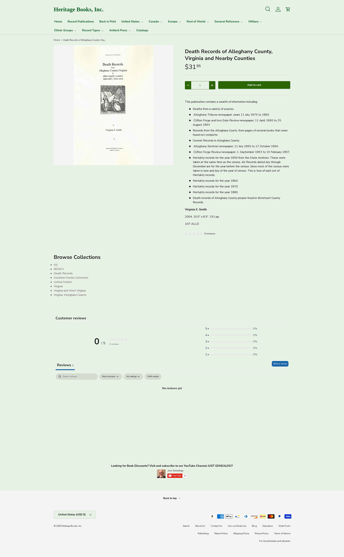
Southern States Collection (71, 278)
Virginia (58, 286)
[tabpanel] (172, 400)
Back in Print (107, 22)
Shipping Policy (241, 533)
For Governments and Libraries (274, 541)
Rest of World (196, 22)
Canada (154, 22)
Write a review (280, 363)
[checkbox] (153, 376)
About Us (200, 526)
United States (130, 22)
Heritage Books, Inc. (72, 526)
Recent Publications (81, 22)
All (56, 265)
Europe (173, 22)
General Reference (226, 22)
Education (268, 526)
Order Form (284, 526)
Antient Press (118, 30)
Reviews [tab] (65, 365)
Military (254, 22)
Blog (254, 526)
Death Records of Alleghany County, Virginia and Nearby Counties (84, 40)
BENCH (59, 269)
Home (58, 22)
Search (186, 526)
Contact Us (216, 526)
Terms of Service (282, 533)
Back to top (170, 498)
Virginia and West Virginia (70, 291)
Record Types (91, 30)
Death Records (63, 273)
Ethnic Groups (63, 30)
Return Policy (221, 533)
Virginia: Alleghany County (70, 295)
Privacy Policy (261, 533)
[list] (113, 105)
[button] (231, 329)
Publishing (203, 533)
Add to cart (254, 85)
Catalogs (142, 30)
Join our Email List (237, 526)
